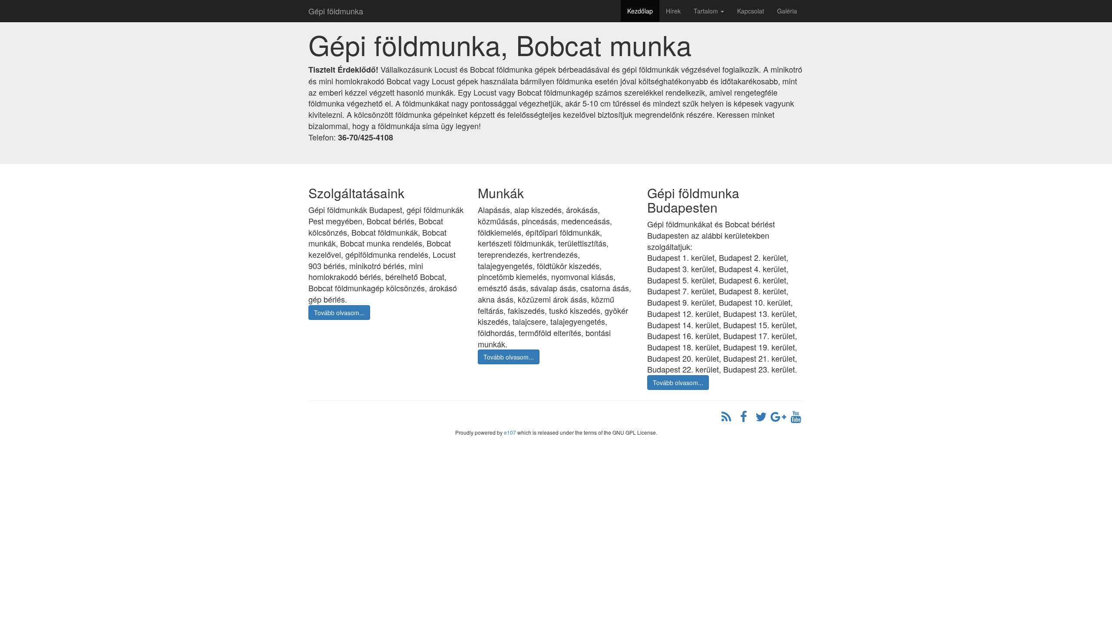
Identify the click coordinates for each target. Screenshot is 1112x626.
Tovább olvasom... (339, 312)
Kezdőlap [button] (640, 11)
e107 (510, 432)
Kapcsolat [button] (750, 11)
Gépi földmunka (335, 11)
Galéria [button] (787, 11)
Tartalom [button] (707, 11)
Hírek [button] (673, 11)
